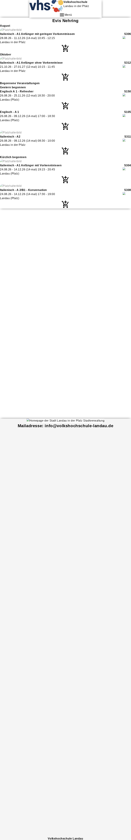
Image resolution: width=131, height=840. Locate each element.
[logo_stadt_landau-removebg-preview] (65, 421)
